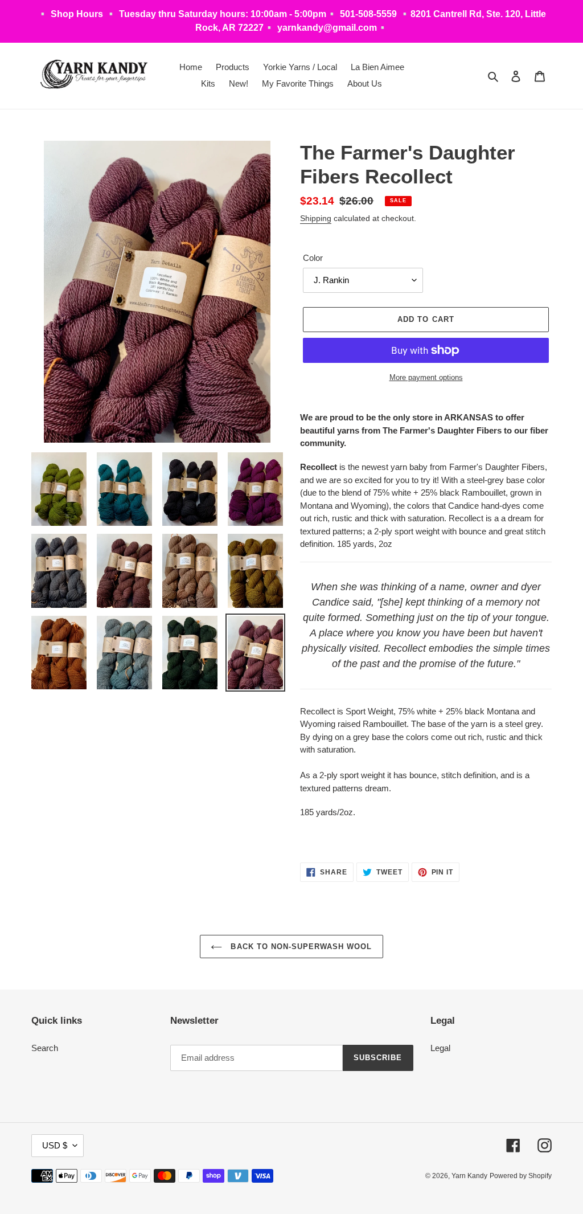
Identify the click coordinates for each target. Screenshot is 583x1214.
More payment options (426, 377)
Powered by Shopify (521, 1176)
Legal (440, 1048)
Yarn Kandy (469, 1176)
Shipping (315, 218)
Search (44, 1048)
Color (313, 258)
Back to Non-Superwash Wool (300, 946)
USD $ (54, 1145)
